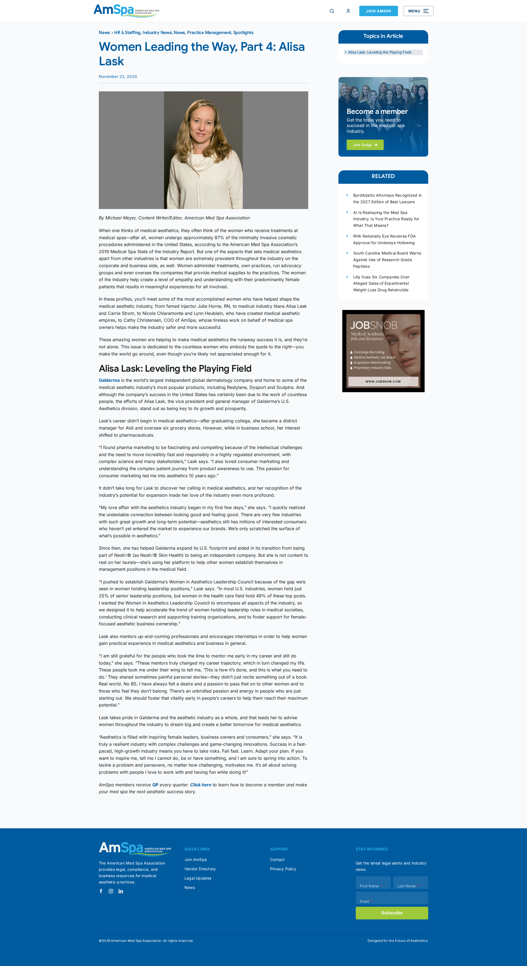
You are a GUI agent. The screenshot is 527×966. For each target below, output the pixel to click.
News (104, 32)
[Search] (331, 10)
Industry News (157, 32)
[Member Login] (348, 10)
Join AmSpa (378, 11)
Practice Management (209, 32)
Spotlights (243, 32)
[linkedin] (121, 891)
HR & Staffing (127, 32)
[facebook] (101, 891)
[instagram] (111, 891)
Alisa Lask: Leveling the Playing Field (379, 52)
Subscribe (392, 913)
